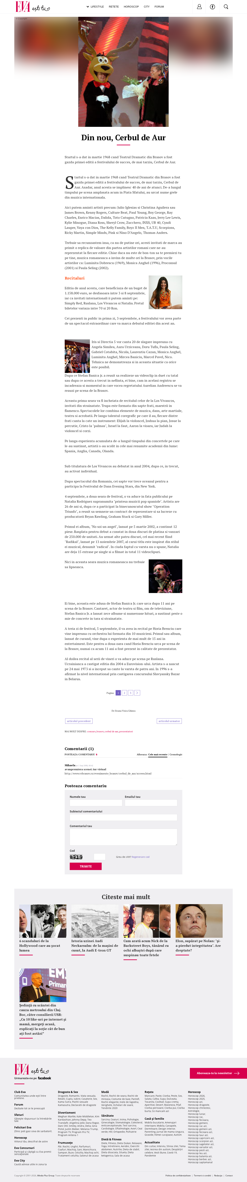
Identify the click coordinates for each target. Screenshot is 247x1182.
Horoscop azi (195, 1101)
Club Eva (20, 1092)
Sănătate (107, 1115)
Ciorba (166, 1095)
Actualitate (152, 1142)
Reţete (149, 1092)
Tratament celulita (68, 1155)
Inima (123, 1119)
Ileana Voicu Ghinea (125, 710)
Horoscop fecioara (198, 1120)
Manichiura (89, 1149)
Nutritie (117, 1149)
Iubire (77, 1098)
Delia (88, 1125)
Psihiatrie (131, 1131)
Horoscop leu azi (197, 1153)
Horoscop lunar (196, 1113)
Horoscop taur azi (198, 1135)
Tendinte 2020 (109, 1108)
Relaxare (137, 1143)
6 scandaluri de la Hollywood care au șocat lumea (39, 946)
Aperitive (150, 1104)
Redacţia (218, 1175)
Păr (60, 1146)
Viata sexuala (88, 1095)
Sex (95, 1098)
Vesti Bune (160, 1152)
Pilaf (178, 1104)
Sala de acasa (122, 1155)
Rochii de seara (118, 1095)
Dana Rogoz (92, 1122)
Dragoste (63, 1095)
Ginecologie (107, 1122)
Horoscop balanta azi (200, 1156)
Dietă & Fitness (111, 1139)
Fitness (112, 1143)
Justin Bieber (72, 1129)
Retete (114, 6)
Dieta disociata (109, 1152)
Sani (79, 1149)
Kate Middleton (85, 1116)
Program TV (64, 1132)
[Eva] (24, 4)
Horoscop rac (195, 1116)
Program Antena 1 (68, 1135)
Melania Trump (89, 1129)
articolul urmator (169, 721)
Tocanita (149, 1101)
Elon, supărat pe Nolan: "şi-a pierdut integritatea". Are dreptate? (198, 946)
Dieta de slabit (131, 1149)
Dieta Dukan (124, 1143)
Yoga (104, 1146)
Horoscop (131, 6)
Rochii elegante (110, 1102)
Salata (148, 1098)
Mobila (160, 1125)
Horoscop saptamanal (200, 1162)
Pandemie (150, 1155)
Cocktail (159, 1101)
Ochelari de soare (123, 1105)
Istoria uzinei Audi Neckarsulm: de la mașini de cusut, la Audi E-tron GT (94, 946)
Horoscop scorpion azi (200, 1141)
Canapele (171, 1125)
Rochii (66, 1146)
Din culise (150, 1146)
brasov (100, 731)
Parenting (150, 1131)
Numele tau (78, 797)
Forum (159, 6)
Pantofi (135, 1099)
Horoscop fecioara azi (200, 1132)
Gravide (149, 1134)
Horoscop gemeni (198, 1123)
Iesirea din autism (160, 1149)
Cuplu (69, 1098)
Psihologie (133, 1119)
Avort (133, 1128)
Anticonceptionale (111, 1125)
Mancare (150, 1095)
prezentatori (126, 731)
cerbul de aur (111, 731)
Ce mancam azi (160, 1111)
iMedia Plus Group (45, 1175)
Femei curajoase (163, 1134)
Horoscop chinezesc (199, 1107)
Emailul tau (132, 797)
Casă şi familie (154, 1119)
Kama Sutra (64, 1101)
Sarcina (105, 1119)
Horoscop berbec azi (199, 1159)
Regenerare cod (141, 856)
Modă (105, 1092)
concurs (91, 731)
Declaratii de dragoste (83, 1105)
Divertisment (67, 1112)
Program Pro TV (80, 1132)
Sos (180, 1095)
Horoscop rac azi (197, 1126)
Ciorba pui (170, 1107)
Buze (71, 1152)
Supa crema (171, 1101)
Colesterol (136, 1122)
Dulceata (172, 1098)
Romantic (74, 1095)
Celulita (79, 1152)
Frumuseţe (65, 1143)
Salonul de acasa (89, 1155)
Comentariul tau (81, 826)
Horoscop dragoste (198, 1104)
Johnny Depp (79, 1119)
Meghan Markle (67, 1116)
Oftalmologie (122, 1128)
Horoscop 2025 (196, 1098)
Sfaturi (19, 1115)
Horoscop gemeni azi (200, 1129)
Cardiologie (107, 1128)
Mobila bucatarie (154, 1122)
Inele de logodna (129, 1102)
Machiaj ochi (91, 1152)
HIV (110, 1131)
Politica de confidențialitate (178, 1175)
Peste (174, 1095)
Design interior (166, 1128)
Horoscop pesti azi (198, 1150)
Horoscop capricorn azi (201, 1138)
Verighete (106, 1105)
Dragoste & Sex (68, 1092)
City (147, 6)
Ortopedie (119, 1131)
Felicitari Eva (22, 1127)
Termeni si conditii (202, 1175)
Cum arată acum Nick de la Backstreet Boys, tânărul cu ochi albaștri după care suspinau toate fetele (146, 948)
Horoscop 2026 (196, 1095)
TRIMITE (86, 866)
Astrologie (193, 1110)
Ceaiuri (115, 1119)
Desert (159, 1104)
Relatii (61, 1098)
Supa (163, 1098)
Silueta (123, 1152)
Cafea (156, 1098)
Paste (159, 1095)
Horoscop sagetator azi (201, 1144)
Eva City (19, 1160)
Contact (229, 1175)
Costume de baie (120, 1099)
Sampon (62, 1152)
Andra (80, 1125)
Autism (178, 1134)
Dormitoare (151, 1128)
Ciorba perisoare (154, 1107)
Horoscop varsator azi (200, 1147)
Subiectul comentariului (86, 811)
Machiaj (71, 1149)
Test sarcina (129, 1125)
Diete (104, 1143)
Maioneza (169, 1104)
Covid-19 (172, 1152)
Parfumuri (84, 1146)
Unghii (74, 1146)
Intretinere (114, 1146)
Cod (72, 851)
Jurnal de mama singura (170, 1131)
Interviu (161, 1146)
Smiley (72, 1125)
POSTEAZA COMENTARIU (80, 754)
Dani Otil (63, 1125)
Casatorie (86, 1098)
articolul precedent (79, 721)
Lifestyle (97, 6)
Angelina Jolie (77, 1122)
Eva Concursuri (24, 1148)
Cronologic (176, 754)
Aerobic (125, 1146)
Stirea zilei (172, 1146)
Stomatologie (122, 1122)
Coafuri (62, 1149)
